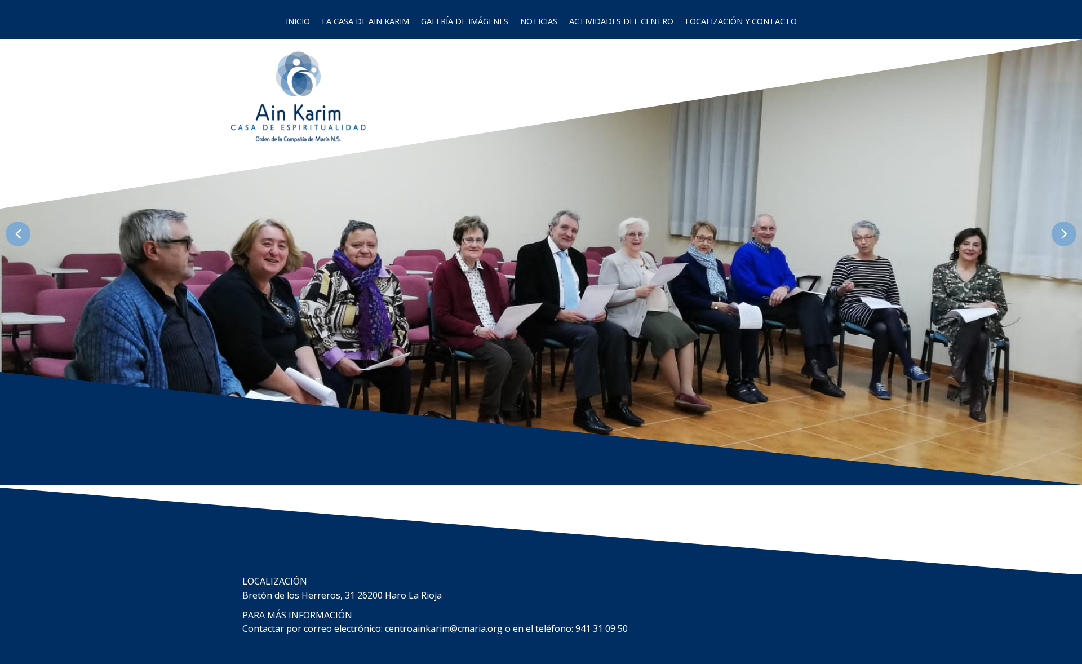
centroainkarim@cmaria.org (444, 628)
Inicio (298, 21)
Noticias (538, 21)
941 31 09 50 (601, 628)
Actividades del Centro (621, 21)
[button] (18, 234)
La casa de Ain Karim (365, 21)
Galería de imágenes (464, 21)
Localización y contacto (741, 21)
